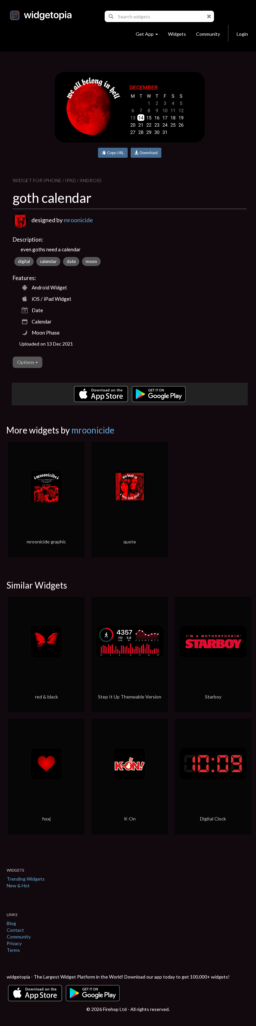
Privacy (14, 943)
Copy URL (115, 152)
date (71, 261)
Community (208, 34)
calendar (48, 261)
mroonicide (78, 220)
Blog (11, 923)
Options (26, 362)
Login (242, 34)
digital (24, 261)
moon (91, 261)
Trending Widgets (26, 879)
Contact (15, 930)
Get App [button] (145, 34)
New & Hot (18, 885)
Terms (13, 950)
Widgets (177, 34)
